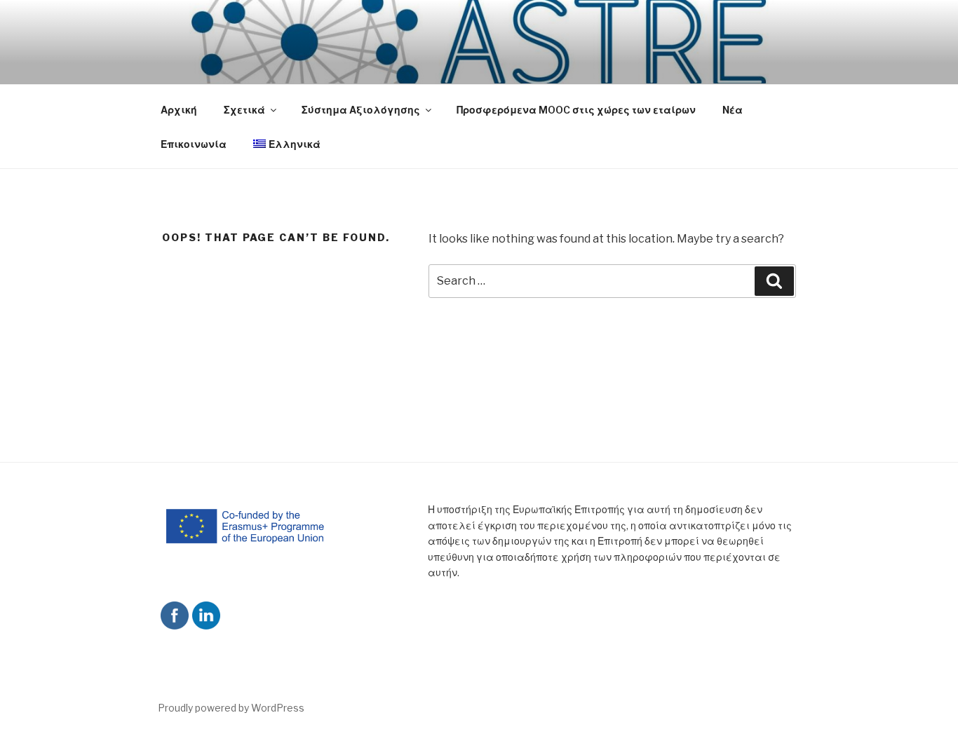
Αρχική (179, 110)
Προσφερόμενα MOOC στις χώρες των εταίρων (576, 110)
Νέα (732, 110)
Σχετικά (244, 110)
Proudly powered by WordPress (231, 708)
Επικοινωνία (194, 144)
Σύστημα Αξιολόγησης (361, 110)
